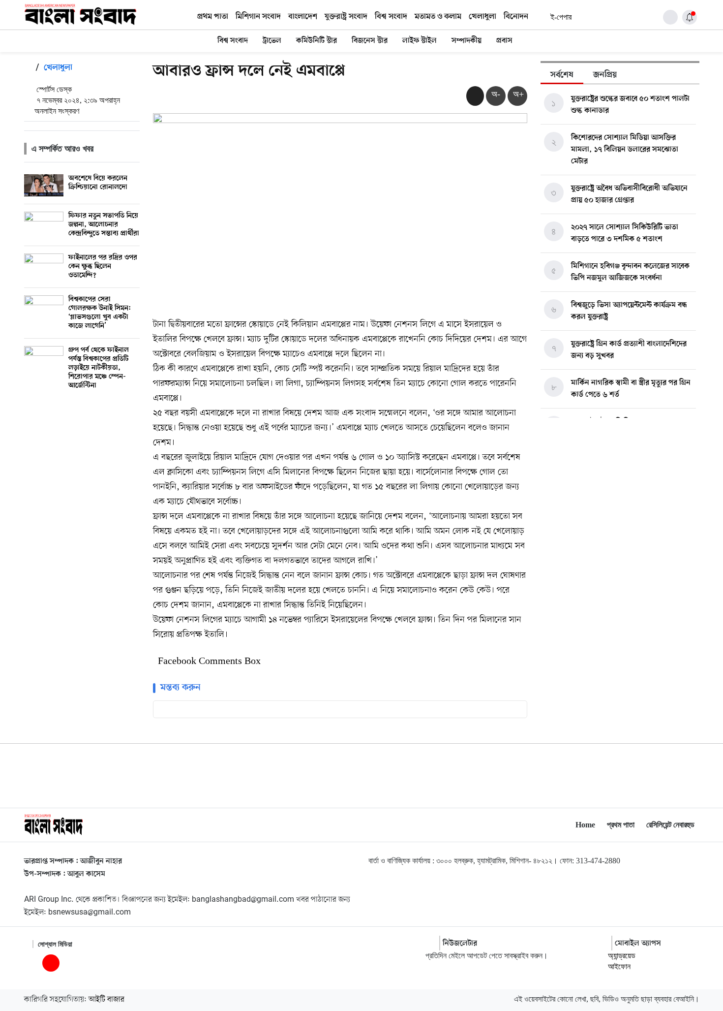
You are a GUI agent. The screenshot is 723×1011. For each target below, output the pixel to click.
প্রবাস (504, 40)
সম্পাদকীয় (467, 40)
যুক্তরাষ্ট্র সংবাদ (346, 17)
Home (585, 825)
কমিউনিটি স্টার (316, 40)
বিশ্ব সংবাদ (391, 17)
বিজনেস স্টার (370, 40)
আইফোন (619, 966)
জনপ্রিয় (605, 75)
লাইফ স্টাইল (419, 40)
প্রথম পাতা (212, 17)
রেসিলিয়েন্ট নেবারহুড (670, 825)
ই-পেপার (561, 17)
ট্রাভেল (272, 40)
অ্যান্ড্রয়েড (621, 955)
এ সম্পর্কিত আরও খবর (62, 149)
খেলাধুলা (482, 17)
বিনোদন (516, 17)
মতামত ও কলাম (438, 17)
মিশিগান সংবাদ (258, 17)
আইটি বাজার (106, 999)
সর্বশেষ (561, 75)
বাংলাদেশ (302, 17)
